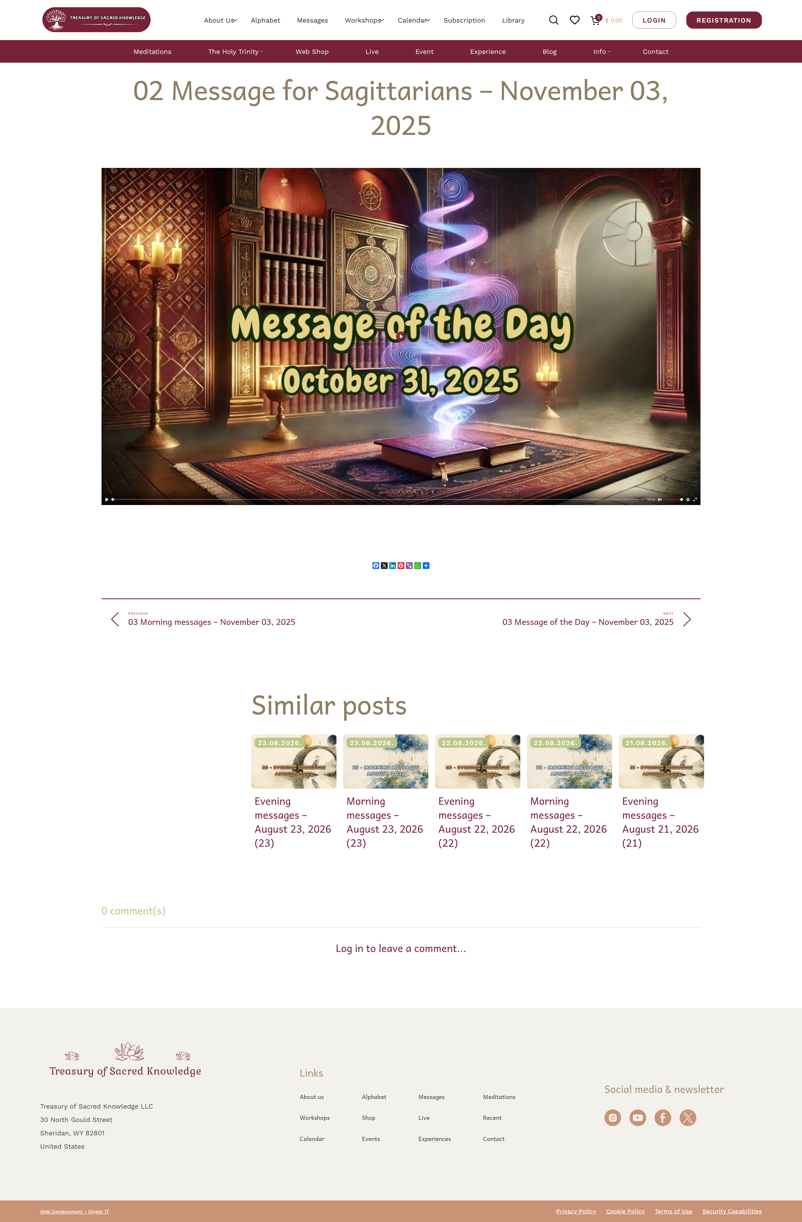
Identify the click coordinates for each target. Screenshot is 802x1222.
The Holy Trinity (233, 51)
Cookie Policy (625, 1211)
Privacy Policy (576, 1211)
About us (312, 1096)
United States (62, 1146)
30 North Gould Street (76, 1119)
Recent (492, 1117)
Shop (368, 1117)
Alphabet (265, 20)
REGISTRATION (724, 20)
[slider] (378, 499)
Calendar (412, 20)
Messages (312, 20)
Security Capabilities (732, 1211)
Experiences (435, 1138)
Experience (488, 51)
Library (513, 20)
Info (599, 51)
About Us (219, 20)
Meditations (152, 51)
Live (372, 51)
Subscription (464, 20)
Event (424, 51)
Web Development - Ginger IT (74, 1211)
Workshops (363, 20)
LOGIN (654, 20)
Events (371, 1138)
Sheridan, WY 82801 (72, 1133)
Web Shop (312, 51)
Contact (656, 51)
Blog (550, 51)
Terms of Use (673, 1211)
